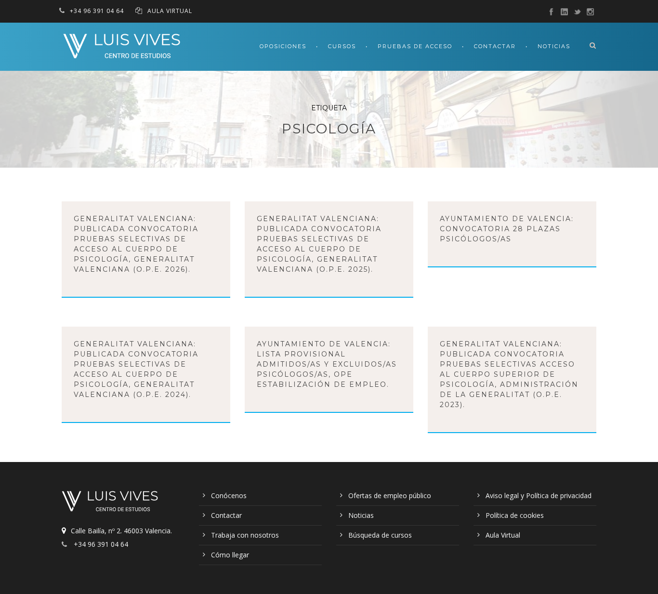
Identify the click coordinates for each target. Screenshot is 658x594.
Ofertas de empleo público (389, 495)
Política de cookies (515, 515)
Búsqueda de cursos (380, 535)
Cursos (342, 46)
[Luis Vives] (112, 503)
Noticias (554, 46)
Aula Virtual (503, 535)
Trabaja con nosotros (245, 535)
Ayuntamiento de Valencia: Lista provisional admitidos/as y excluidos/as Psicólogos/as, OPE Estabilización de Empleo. (327, 364)
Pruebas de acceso (415, 46)
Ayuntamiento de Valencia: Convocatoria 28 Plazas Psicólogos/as (507, 228)
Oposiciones (283, 46)
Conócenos (229, 495)
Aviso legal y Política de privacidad (539, 495)
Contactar (495, 46)
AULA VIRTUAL (169, 11)
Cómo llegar (230, 554)
